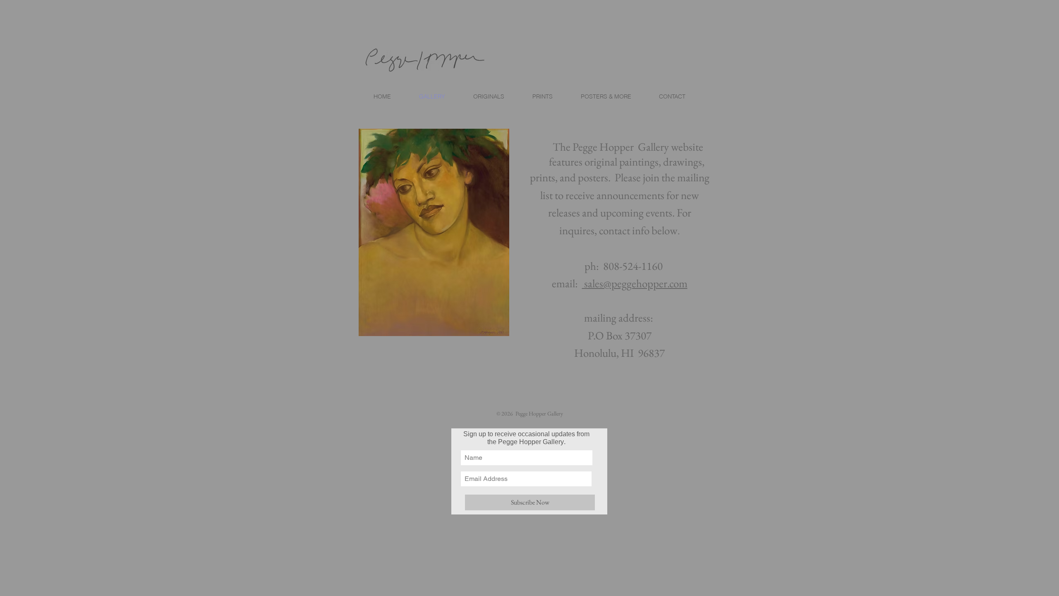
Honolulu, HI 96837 (619, 353)
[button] (542, 96)
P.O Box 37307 (620, 335)
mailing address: (619, 317)
